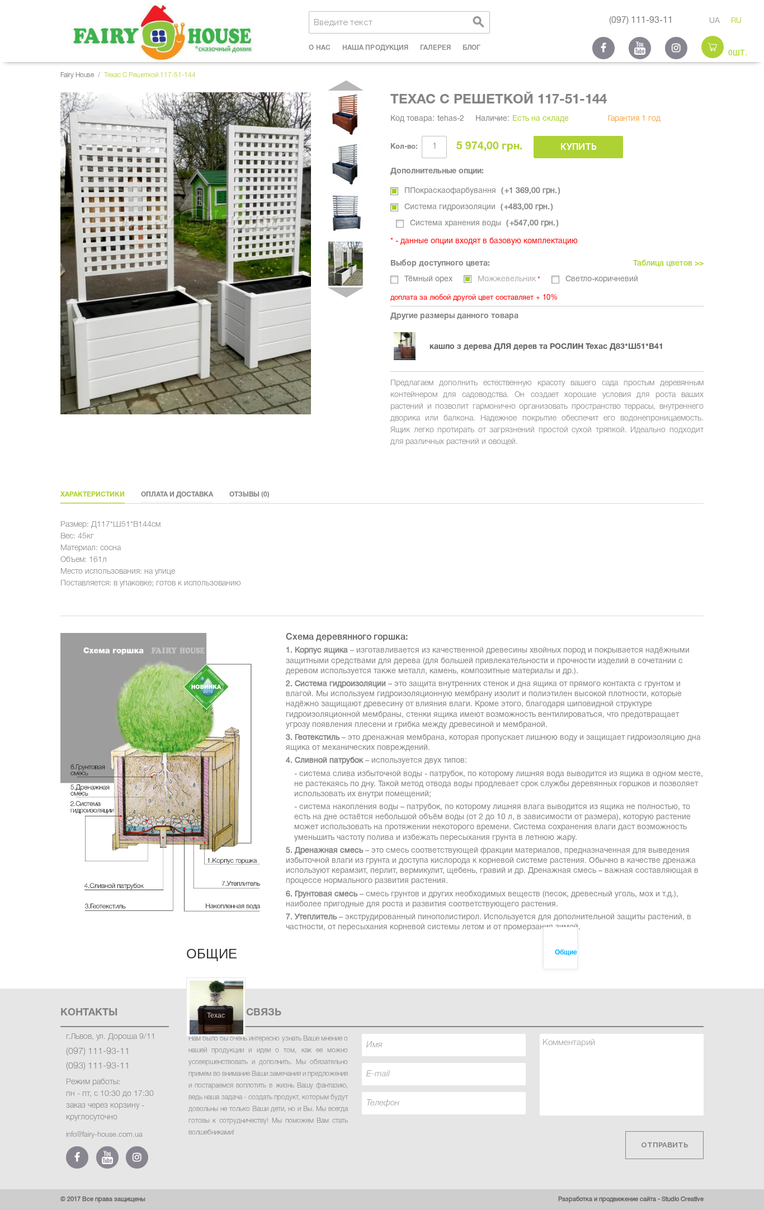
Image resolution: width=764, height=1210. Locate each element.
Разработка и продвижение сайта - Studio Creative (631, 1199)
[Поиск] (479, 22)
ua (714, 21)
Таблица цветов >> (668, 263)
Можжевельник (507, 279)
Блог (471, 48)
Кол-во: (404, 147)
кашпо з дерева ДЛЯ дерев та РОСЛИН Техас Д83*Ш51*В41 (546, 347)
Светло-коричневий (601, 279)
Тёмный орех (428, 279)
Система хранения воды (482, 223)
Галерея (435, 48)
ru (736, 21)
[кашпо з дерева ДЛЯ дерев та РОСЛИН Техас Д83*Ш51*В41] (410, 346)
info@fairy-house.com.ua (104, 1135)
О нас (320, 48)
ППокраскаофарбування (480, 191)
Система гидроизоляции (477, 207)
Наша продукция (375, 48)
